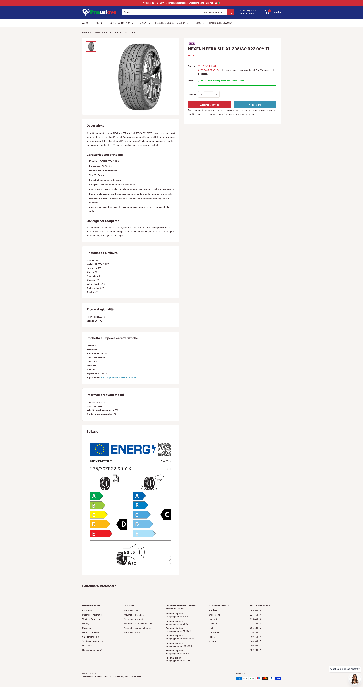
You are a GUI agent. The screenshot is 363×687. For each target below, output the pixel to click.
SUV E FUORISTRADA (120, 23)
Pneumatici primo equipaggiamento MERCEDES (180, 637)
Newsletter (87, 645)
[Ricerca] (230, 12)
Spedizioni (87, 628)
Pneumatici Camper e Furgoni (137, 628)
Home (84, 32)
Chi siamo (87, 610)
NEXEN (191, 56)
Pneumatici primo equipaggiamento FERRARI (178, 630)
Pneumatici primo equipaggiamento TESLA (177, 652)
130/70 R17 (255, 650)
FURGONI (142, 23)
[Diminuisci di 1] (201, 94)
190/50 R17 (255, 645)
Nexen (212, 637)
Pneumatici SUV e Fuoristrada (138, 623)
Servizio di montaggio (92, 641)
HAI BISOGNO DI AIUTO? (220, 23)
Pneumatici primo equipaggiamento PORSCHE (179, 644)
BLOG (198, 23)
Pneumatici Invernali (133, 619)
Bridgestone (214, 615)
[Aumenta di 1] (216, 94)
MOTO (99, 23)
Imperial (212, 641)
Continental (214, 632)
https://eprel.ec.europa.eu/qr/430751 (118, 377)
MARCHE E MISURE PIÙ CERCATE (171, 23)
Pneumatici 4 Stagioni (134, 615)
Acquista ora (255, 105)
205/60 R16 (255, 628)
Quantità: (192, 94)
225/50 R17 (255, 623)
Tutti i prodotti (95, 32)
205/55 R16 (255, 610)
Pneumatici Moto (132, 632)
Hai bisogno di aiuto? (92, 650)
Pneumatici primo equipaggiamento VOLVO (178, 659)
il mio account (246, 13)
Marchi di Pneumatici (92, 615)
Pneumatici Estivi (132, 610)
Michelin (213, 623)
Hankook (213, 619)
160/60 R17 (255, 641)
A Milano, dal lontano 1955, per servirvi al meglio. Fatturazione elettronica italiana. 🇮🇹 (181, 3)
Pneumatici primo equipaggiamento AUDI (177, 615)
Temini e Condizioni (91, 619)
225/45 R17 (255, 615)
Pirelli (211, 628)
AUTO (85, 23)
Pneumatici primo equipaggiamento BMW (177, 622)
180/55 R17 (255, 637)
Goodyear (213, 610)
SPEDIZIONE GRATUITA (208, 70)
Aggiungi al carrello (209, 105)
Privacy (85, 623)
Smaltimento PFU (90, 637)
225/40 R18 (255, 619)
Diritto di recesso (90, 632)
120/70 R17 (255, 632)
